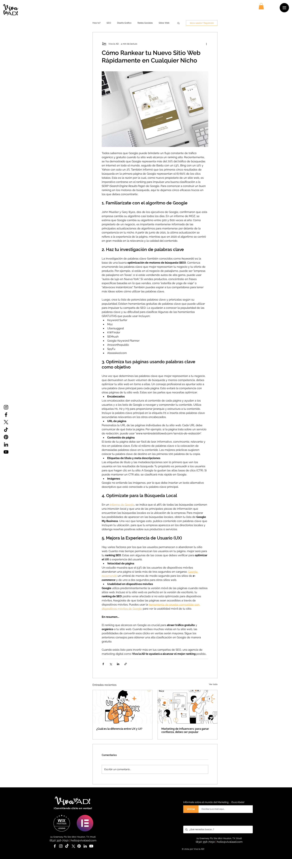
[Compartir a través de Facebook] (103, 664)
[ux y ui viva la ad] (122, 707)
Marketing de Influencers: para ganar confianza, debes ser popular (185, 730)
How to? (96, 23)
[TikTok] (6, 430)
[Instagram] (6, 407)
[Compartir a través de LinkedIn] (118, 664)
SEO (109, 23)
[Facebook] (6, 415)
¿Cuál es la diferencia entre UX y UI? (119, 728)
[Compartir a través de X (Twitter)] (110, 664)
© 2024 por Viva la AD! (193, 849)
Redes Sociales (145, 23)
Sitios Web (164, 23)
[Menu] (284, 7)
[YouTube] (6, 452)
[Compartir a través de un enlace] (125, 664)
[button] (261, 6)
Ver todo (213, 684)
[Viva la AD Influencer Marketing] (187, 707)
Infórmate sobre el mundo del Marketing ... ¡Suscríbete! (213, 802)
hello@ (75, 840)
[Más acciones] (206, 44)
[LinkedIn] (6, 444)
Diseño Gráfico (124, 23)
